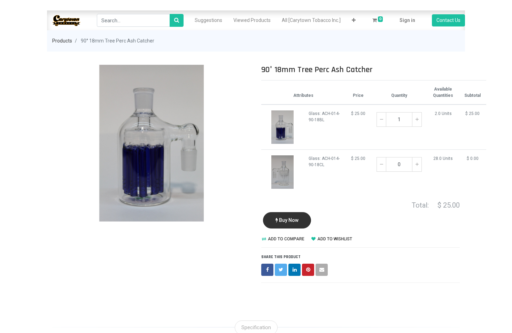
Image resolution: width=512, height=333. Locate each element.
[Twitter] (281, 270)
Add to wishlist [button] (334, 239)
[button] (353, 20)
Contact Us (448, 20)
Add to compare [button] (285, 239)
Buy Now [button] (288, 220)
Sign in (407, 20)
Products (62, 41)
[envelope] (322, 270)
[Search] (177, 20)
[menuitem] (208, 20)
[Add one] (416, 119)
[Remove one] (381, 119)
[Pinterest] (308, 270)
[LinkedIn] (294, 270)
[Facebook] (267, 270)
